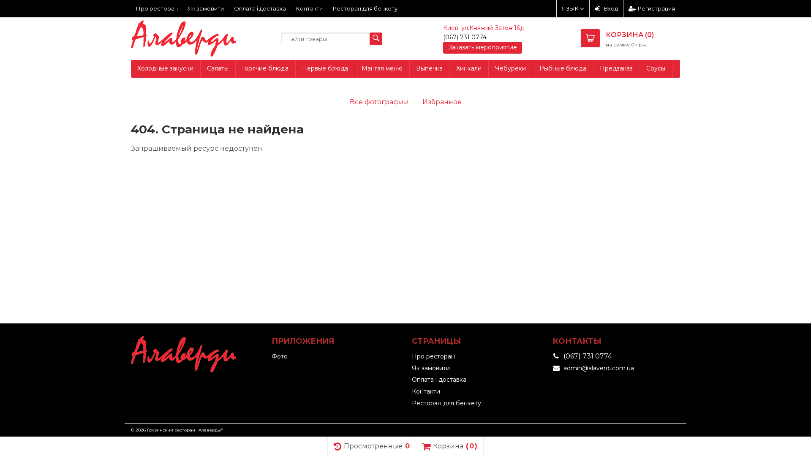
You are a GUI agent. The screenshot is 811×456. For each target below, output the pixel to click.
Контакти (309, 8)
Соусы (655, 68)
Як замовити (206, 8)
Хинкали (469, 68)
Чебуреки (510, 68)
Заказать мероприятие (482, 47)
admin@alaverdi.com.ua (598, 368)
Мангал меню (382, 68)
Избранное (442, 102)
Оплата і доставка (260, 8)
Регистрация (656, 8)
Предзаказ (616, 68)
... (681, 68)
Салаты (218, 68)
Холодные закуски (165, 68)
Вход (611, 8)
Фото (280, 356)
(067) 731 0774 (465, 37)
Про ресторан (157, 8)
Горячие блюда (265, 68)
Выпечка (429, 68)
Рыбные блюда (562, 68)
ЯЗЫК (571, 8)
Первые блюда (325, 68)
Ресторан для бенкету (365, 8)
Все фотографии (379, 102)
